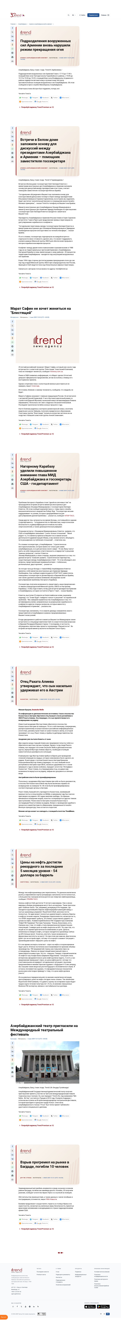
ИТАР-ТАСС (69, 516)
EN (101, 1314)
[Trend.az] (17, 15)
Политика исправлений (63, 1285)
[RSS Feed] (38, 1306)
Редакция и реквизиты (63, 1274)
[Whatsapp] (13, 1306)
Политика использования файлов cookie (101, 1285)
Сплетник (35, 386)
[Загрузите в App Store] (90, 1307)
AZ (104, 1314)
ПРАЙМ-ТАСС (32, 899)
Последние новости (43, 1272)
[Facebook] (17, 1306)
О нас (57, 1272)
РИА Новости (51, 1199)
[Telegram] (29, 1306)
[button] (12, 28)
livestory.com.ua (56, 371)
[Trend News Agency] (16, 1270)
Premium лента (41, 1274)
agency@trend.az (16, 1294)
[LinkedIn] (34, 1306)
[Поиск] (68, 15)
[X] (21, 1306)
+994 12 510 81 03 (16, 1291)
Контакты (59, 1277)
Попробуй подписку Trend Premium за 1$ (37, 107)
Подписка (78, 1272)
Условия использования (101, 1272)
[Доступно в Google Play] (103, 1307)
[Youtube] (25, 1306)
